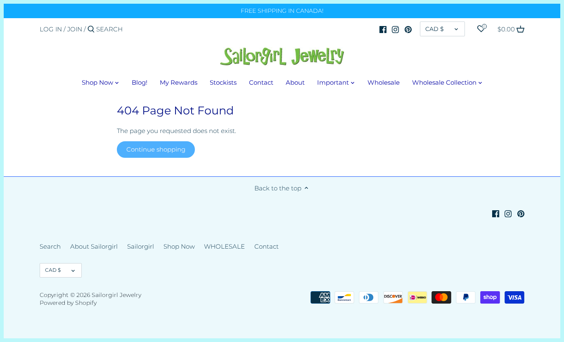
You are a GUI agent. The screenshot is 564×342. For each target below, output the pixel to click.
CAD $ (434, 29)
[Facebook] (382, 29)
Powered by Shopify (68, 302)
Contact (266, 246)
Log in (51, 29)
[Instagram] (395, 29)
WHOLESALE (224, 246)
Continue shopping (155, 149)
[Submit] (91, 30)
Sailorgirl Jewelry (116, 295)
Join (74, 29)
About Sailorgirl (94, 246)
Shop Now (179, 246)
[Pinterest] (408, 29)
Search (50, 246)
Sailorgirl (140, 246)
